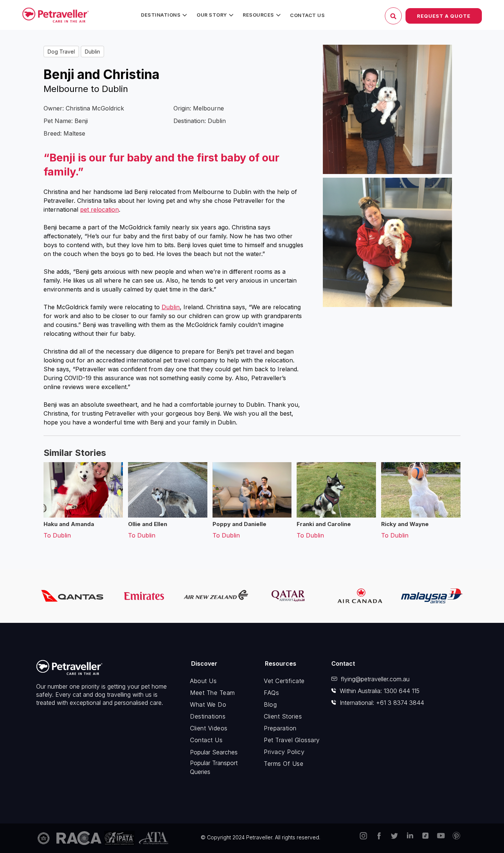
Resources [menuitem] (258, 15)
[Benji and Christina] (387, 109)
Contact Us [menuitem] (307, 15)
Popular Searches (214, 752)
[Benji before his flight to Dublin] (387, 242)
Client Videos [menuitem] (209, 728)
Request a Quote (443, 16)
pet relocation (99, 209)
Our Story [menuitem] (212, 15)
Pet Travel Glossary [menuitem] (292, 740)
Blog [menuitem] (270, 704)
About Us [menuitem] (203, 681)
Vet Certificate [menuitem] (284, 681)
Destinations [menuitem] (160, 15)
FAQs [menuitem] (271, 692)
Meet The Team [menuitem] (212, 692)
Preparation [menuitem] (280, 728)
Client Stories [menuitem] (283, 716)
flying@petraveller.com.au (375, 679)
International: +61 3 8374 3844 (382, 702)
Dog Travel (61, 51)
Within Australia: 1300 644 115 (380, 691)
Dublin (92, 51)
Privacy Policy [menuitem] (284, 751)
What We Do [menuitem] (208, 704)
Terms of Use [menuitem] (283, 763)
